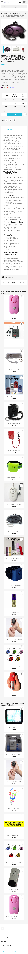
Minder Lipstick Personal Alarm (14, 558)
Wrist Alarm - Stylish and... (14, 585)
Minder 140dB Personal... (14, 531)
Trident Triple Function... (14, 612)
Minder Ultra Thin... (14, 889)
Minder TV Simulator (14, 728)
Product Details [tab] (9, 132)
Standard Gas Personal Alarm (14, 693)
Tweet (10, 120)
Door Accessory (14, 343)
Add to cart (14, 114)
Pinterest (14, 120)
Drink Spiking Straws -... (14, 808)
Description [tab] (8, 129)
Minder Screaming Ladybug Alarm (14, 666)
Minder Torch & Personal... (14, 423)
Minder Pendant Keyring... (14, 370)
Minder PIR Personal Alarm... (14, 396)
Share (6, 120)
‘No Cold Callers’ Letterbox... (14, 835)
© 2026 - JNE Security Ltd (8, 952)
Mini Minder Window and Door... (14, 754)
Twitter (2, 928)
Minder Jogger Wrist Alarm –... (14, 477)
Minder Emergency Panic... (14, 450)
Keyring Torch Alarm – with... (14, 639)
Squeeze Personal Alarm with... (14, 316)
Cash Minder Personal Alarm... (14, 504)
